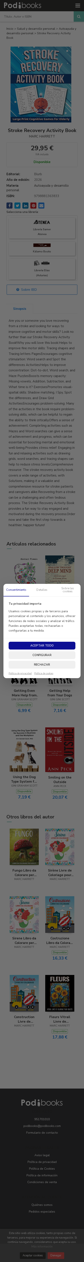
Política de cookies (43, 673)
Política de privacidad (20, 673)
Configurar (42, 655)
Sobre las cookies (67, 589)
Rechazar (42, 665)
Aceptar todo (42, 646)
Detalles (41, 590)
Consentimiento (16, 590)
